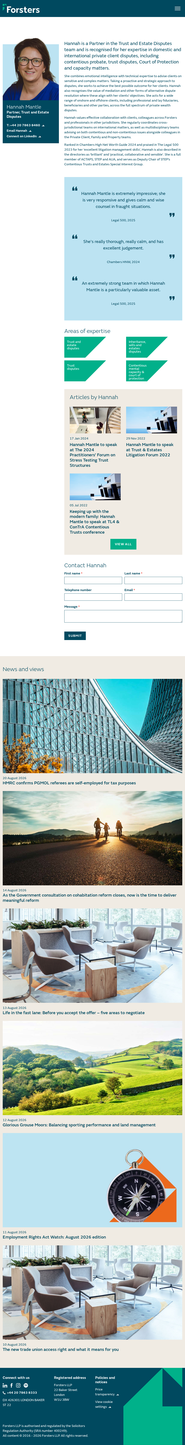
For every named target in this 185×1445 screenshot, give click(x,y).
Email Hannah (17, 131)
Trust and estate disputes (74, 345)
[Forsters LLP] (21, 8)
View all (123, 544)
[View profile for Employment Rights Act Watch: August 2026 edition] (92, 1180)
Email (129, 590)
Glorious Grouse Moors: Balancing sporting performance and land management (79, 1125)
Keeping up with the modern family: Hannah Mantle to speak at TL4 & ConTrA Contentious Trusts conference (94, 522)
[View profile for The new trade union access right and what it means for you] (92, 1292)
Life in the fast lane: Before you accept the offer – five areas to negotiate (74, 1012)
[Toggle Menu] (177, 8)
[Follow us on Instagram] (18, 1385)
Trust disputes (73, 367)
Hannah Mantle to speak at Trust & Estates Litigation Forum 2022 (149, 450)
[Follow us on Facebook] (11, 1385)
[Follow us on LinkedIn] (5, 1385)
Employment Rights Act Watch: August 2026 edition (54, 1237)
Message (72, 607)
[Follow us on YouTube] (26, 1385)
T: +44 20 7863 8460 (23, 125)
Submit (75, 636)
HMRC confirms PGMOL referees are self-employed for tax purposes (69, 783)
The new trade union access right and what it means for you (61, 1349)
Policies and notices (105, 1379)
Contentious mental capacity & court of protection (137, 372)
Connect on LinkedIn (22, 136)
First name (73, 573)
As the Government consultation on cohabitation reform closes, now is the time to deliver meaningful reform (90, 898)
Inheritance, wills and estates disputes (137, 346)
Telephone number (78, 590)
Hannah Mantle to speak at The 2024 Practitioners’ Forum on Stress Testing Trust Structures (93, 455)
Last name (133, 573)
